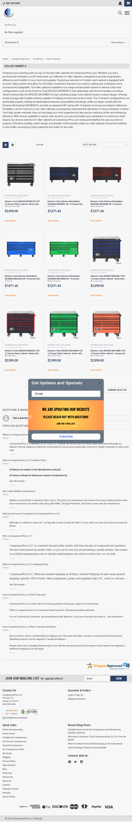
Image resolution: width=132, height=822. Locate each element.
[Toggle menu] (127, 12)
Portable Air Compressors (15, 737)
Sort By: (40, 144)
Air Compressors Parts (13, 749)
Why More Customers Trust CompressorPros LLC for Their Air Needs (97, 738)
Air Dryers (7, 753)
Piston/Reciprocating (13, 729)
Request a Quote (11, 789)
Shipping (6, 757)
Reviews (7, 793)
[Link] (8, 13)
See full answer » (17, 481)
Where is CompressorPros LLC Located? (22, 434)
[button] (66, 42)
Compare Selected (117, 390)
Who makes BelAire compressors (19, 491)
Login (70, 695)
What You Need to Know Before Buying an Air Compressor (95, 744)
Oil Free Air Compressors (14, 741)
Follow (6, 438)
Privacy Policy (9, 761)
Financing (7, 773)
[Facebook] (69, 762)
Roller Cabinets (53, 59)
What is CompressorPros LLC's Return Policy (24, 460)
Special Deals (9, 765)
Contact (6, 785)
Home (5, 59)
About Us (7, 781)
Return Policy (9, 797)
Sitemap (38, 818)
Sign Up (79, 695)
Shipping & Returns (77, 699)
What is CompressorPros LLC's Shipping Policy (25, 564)
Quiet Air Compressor (13, 745)
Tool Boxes (38, 59)
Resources (8, 777)
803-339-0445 (13, 3)
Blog (5, 769)
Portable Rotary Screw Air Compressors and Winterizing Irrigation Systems (94, 731)
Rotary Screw (9, 733)
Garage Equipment (20, 59)
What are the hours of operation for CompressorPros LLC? (31, 513)
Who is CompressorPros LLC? (17, 536)
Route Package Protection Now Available (87, 747)
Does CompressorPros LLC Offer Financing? (24, 594)
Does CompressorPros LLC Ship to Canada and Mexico (29, 626)
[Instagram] (81, 762)
